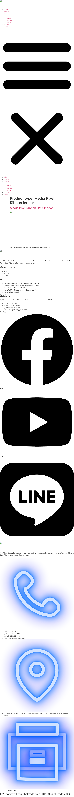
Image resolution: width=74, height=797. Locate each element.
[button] (37, 102)
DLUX (9, 18)
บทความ (6, 24)
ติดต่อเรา (6, 27)
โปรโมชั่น (7, 12)
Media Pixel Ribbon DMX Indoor (31, 208)
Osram (9, 20)
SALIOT (9, 22)
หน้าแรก (6, 9)
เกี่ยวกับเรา (7, 14)
